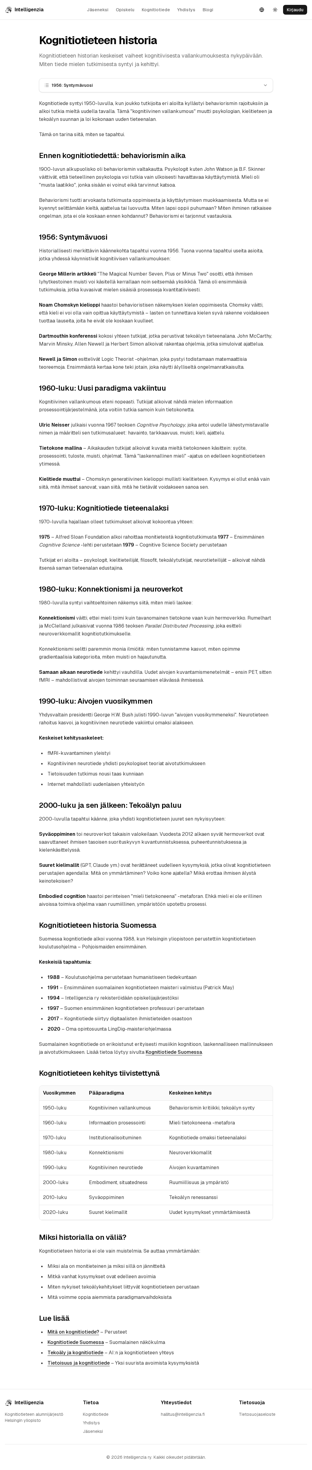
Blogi (208, 9)
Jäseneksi (97, 9)
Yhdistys (186, 9)
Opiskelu (125, 9)
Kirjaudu (295, 9)
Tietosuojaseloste (257, 1414)
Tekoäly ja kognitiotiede (75, 1352)
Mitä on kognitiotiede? (73, 1332)
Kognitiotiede (156, 9)
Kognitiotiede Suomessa (174, 1052)
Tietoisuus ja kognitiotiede (79, 1363)
